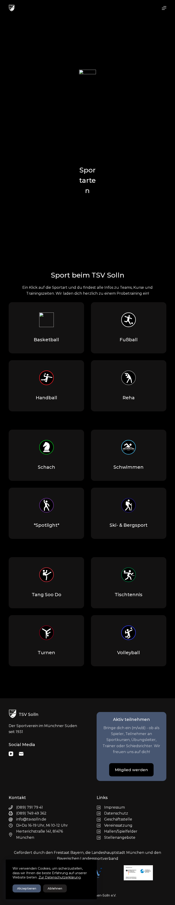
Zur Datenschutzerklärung (60, 877)
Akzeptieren (26, 888)
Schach (46, 467)
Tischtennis (128, 594)
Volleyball (128, 652)
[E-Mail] (21, 754)
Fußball (129, 339)
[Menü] (164, 8)
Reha (129, 397)
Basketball (46, 339)
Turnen (46, 652)
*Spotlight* (46, 525)
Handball (46, 397)
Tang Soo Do (46, 594)
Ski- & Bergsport (128, 525)
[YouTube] (11, 754)
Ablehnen (55, 888)
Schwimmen (128, 467)
